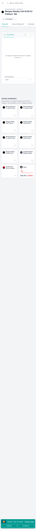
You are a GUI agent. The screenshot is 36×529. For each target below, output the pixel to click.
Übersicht (5, 24)
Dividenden (31, 24)
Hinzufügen (9, 19)
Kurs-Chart (10, 34)
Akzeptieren (26, 525)
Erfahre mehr (29, 522)
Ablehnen (9, 525)
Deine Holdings (18, 24)
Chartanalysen (9, 77)
